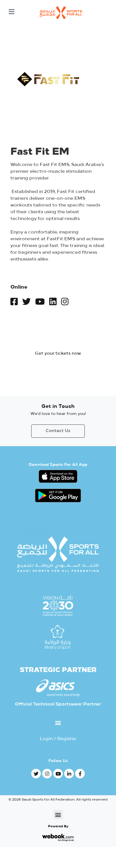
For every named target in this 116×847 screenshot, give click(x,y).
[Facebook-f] (80, 773)
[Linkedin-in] (69, 773)
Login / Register (58, 739)
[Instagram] (47, 773)
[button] (58, 353)
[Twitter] (36, 773)
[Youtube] (58, 773)
